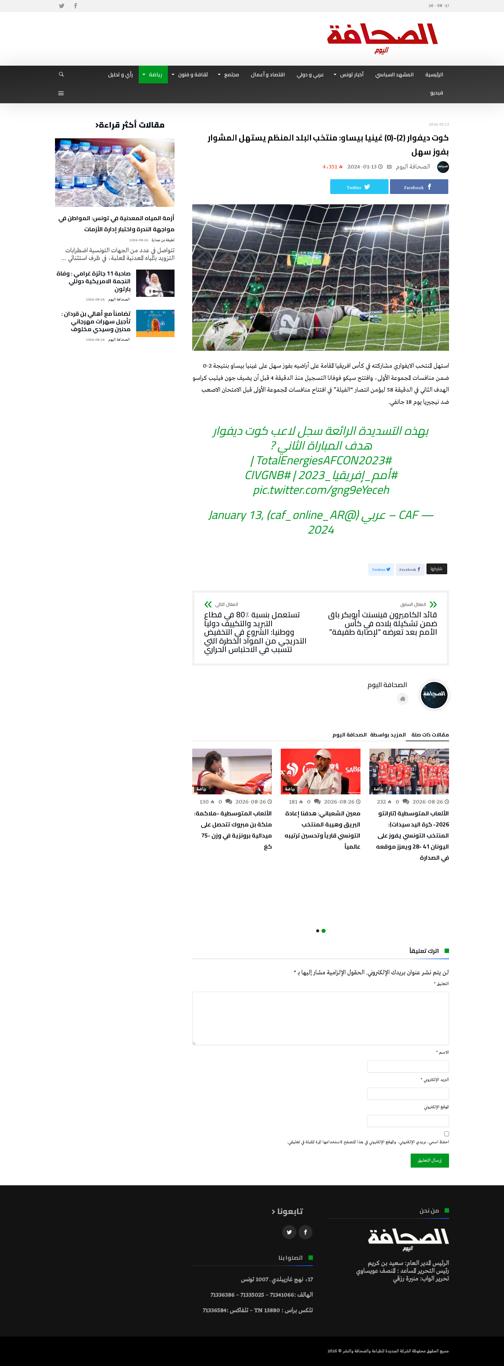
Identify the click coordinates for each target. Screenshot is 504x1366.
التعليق (441, 984)
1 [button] (323, 931)
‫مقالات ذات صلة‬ (430, 735)
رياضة (378, 789)
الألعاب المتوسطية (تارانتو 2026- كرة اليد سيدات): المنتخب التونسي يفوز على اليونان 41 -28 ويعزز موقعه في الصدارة (412, 835)
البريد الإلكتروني (435, 1079)
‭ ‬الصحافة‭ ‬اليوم (414, 167)
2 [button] (317, 930)
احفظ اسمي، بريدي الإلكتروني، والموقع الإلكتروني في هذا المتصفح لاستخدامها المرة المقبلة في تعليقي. (368, 1142)
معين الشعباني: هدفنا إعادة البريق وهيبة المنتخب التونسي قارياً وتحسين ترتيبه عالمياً (322, 830)
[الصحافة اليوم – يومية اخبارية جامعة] (382, 23)
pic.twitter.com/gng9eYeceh (321, 489)
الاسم (442, 1052)
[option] (409, 806)
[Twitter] (62, 6)
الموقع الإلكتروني (436, 1107)
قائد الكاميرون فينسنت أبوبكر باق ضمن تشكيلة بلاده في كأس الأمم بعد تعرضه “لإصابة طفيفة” (382, 619)
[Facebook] (75, 6)
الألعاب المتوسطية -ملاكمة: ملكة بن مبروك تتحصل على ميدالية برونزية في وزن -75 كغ (233, 830)
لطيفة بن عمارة (163, 240)
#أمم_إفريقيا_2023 (347, 475)
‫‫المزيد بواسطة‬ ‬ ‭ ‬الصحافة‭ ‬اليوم (369, 735)
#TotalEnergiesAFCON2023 (323, 460)
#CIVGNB (267, 475)
